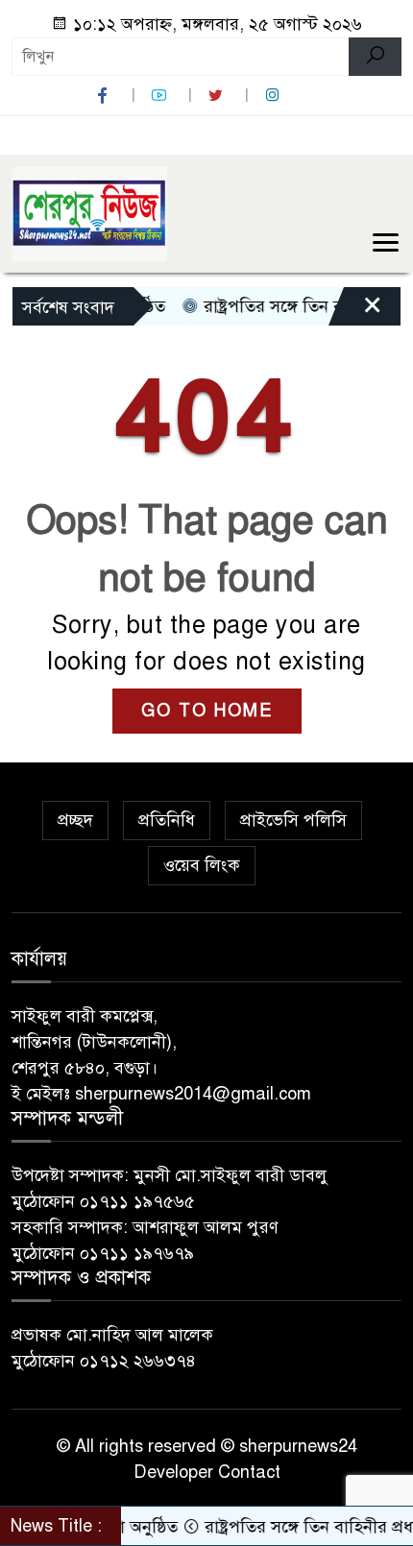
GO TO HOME (207, 710)
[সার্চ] (375, 56)
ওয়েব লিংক (201, 865)
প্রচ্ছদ (75, 820)
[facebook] (104, 96)
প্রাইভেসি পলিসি (293, 820)
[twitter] (218, 96)
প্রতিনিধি (166, 820)
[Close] (355, 311)
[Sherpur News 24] (89, 213)
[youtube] (161, 96)
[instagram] (274, 96)
